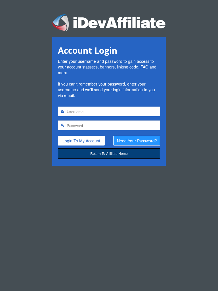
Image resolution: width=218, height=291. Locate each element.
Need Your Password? (137, 141)
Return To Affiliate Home (109, 153)
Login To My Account (81, 141)
